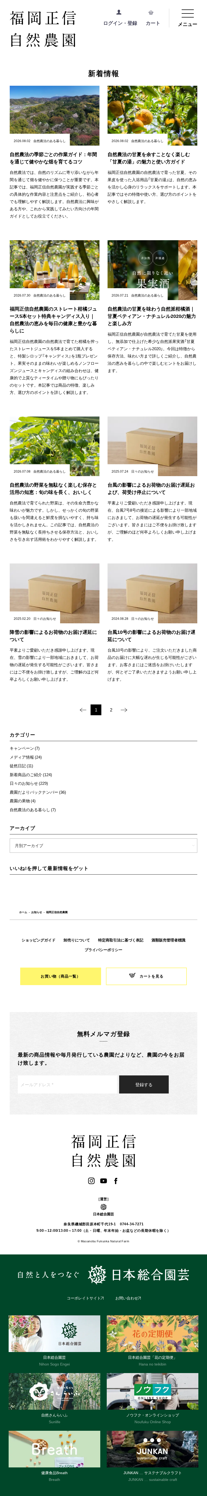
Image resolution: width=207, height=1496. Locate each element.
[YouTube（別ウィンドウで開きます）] (103, 1181)
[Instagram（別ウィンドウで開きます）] (91, 1181)
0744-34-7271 (131, 1224)
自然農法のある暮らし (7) (33, 810)
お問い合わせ (126, 1298)
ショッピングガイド (39, 940)
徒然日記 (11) (21, 766)
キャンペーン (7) (25, 748)
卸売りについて (77, 940)
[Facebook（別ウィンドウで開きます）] (116, 1181)
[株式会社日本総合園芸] (103, 1275)
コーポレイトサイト (84, 1298)
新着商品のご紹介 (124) (31, 775)
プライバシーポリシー (103, 950)
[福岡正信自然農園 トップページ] (65, 29)
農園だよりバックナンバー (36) (38, 792)
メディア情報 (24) (26, 757)
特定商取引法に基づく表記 (120, 940)
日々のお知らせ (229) (29, 783)
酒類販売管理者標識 (168, 940)
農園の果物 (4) (23, 801)
